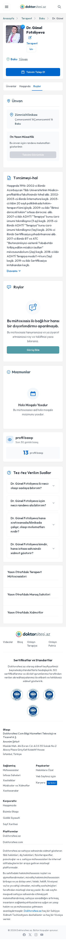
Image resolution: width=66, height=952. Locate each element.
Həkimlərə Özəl (44, 770)
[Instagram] (35, 934)
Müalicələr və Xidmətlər (16, 785)
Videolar (8, 642)
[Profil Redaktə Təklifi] (30, 37)
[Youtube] (41, 934)
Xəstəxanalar (11, 790)
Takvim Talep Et (35, 72)
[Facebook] (24, 934)
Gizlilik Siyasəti (11, 817)
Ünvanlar (11, 86)
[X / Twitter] (30, 934)
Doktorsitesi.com (13, 842)
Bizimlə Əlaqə (11, 811)
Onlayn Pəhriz (53, 643)
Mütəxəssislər (11, 770)
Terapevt (26, 18)
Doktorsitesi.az (12, 836)
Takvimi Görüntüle (33, 154)
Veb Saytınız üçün (46, 776)
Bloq (20, 642)
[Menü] (6, 6)
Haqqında (24, 86)
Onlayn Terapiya (32, 643)
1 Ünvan (23, 59)
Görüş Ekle (33, 350)
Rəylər (37, 86)
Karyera (46, 782)
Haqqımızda (9, 805)
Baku (42, 18)
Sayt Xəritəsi (10, 824)
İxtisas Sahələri (12, 775)
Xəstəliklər (9, 780)
